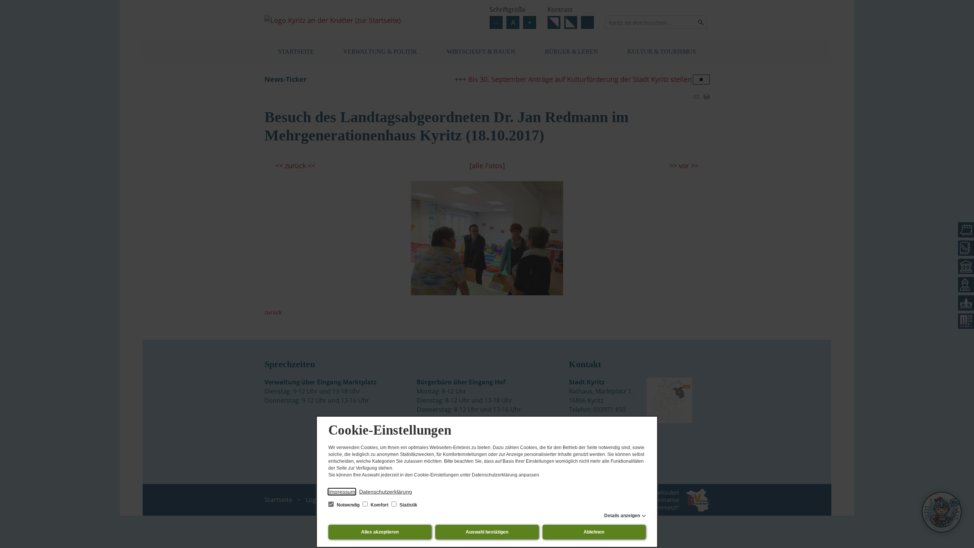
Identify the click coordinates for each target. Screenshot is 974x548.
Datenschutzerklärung (385, 492)
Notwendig (348, 505)
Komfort (379, 505)
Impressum (341, 492)
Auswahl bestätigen (487, 532)
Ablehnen (594, 532)
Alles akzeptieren (380, 532)
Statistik (407, 505)
